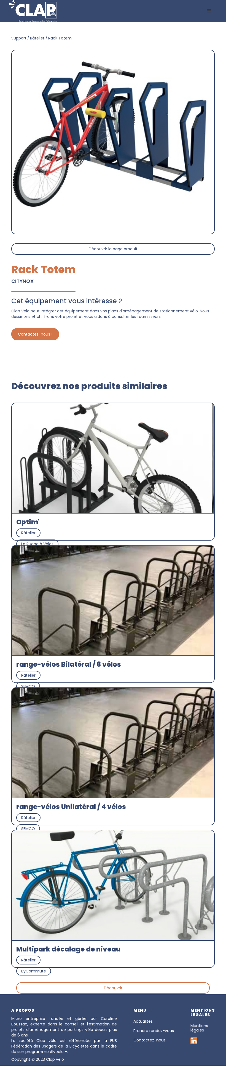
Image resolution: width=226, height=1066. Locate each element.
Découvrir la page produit (113, 249)
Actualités (143, 1021)
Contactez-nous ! (35, 334)
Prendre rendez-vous (153, 1030)
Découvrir (113, 988)
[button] (209, 11)
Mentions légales (199, 1028)
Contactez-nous (149, 1040)
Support (18, 38)
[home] (33, 11)
